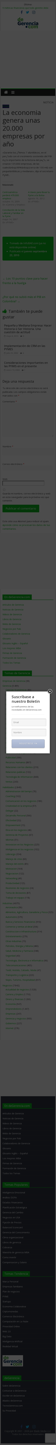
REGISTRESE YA (28, 743)
